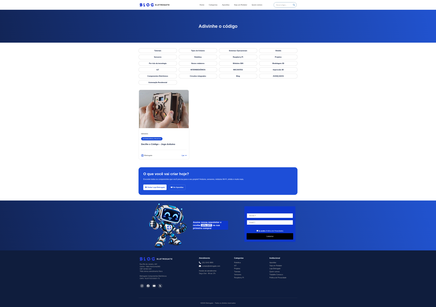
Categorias (213, 5)
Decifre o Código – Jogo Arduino (158, 144)
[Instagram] (142, 286)
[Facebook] (148, 286)
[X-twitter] (160, 286)
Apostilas (225, 5)
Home (202, 5)
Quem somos (257, 5)
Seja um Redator (240, 5)
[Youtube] (154, 286)
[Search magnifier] (294, 4)
